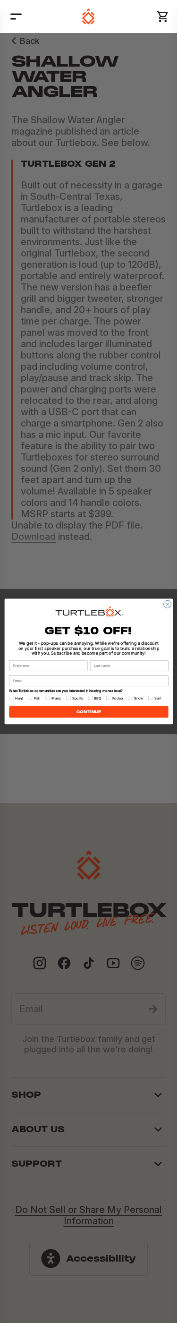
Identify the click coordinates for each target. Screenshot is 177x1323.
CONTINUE (88, 711)
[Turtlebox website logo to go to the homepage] (88, 17)
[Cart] (162, 16)
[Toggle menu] (16, 16)
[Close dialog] (167, 604)
